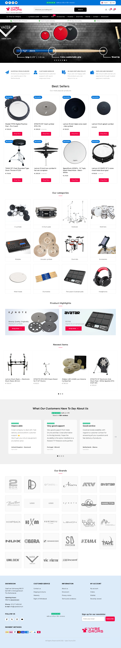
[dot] (57, 456)
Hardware (45, 16)
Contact (95, 16)
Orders (92, 592)
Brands (87, 16)
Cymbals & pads (33, 16)
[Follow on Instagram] (13, 2)
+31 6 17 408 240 (16, 604)
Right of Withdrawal (40, 599)
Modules (70, 16)
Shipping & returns (40, 592)
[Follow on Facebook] (6, 2)
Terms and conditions (69, 599)
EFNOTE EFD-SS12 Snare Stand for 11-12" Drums (45, 380)
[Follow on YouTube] (16, 2)
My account (94, 588)
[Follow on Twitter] (9, 2)
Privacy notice (66, 595)
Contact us (37, 588)
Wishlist (92, 595)
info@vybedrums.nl (16, 606)
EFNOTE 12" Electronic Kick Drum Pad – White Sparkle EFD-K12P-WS (102, 381)
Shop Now (15, 328)
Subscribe (110, 619)
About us (65, 588)
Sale (53, 16)
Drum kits (79, 16)
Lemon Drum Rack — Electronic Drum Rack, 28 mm (17, 380)
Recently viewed (95, 599)
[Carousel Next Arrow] (115, 436)
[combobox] (54, 9)
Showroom (104, 16)
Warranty (37, 595)
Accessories (61, 16)
